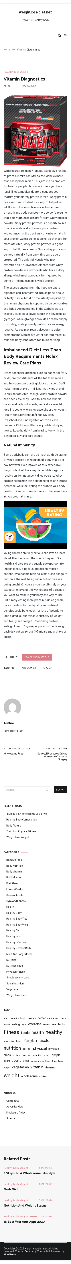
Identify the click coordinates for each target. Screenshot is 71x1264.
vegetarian (20, 1067)
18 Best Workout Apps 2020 (24, 1222)
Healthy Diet (13, 930)
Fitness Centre (14, 889)
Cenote (29, 1251)
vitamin (48, 668)
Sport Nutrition (15, 983)
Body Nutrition (14, 865)
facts (61, 1024)
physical (40, 1048)
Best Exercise (14, 859)
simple (56, 1055)
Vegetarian (12, 989)
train (54, 1061)
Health (10, 906)
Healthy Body (14, 912)
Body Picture (13, 825)
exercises (49, 1024)
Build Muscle (13, 877)
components (61, 1018)
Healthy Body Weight (16, 72)
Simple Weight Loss (17, 977)
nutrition (12, 1048)
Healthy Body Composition (21, 819)
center (42, 1018)
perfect (27, 1048)
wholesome (29, 1076)
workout (43, 1076)
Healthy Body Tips (16, 918)
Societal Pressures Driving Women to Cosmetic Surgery (52, 754)
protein (16, 1055)
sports (16, 1060)
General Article (14, 895)
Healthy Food (13, 936)
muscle (42, 1040)
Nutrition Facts (14, 965)
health (37, 1032)
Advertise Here (14, 1106)
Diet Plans (12, 883)
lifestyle (28, 1041)
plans (7, 1055)
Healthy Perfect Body (18, 948)
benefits (14, 1018)
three (48, 1061)
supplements (37, 1061)
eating (16, 1024)
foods (25, 1033)
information (9, 1041)
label (18, 1041)
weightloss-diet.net (35, 12)
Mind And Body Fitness (19, 954)
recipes (26, 1055)
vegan (7, 1067)
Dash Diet (11, 1189)
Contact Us (12, 1100)
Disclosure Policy (15, 1112)
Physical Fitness (15, 971)
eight (24, 1024)
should (47, 1055)
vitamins (50, 1067)
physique (53, 1048)
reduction (37, 1055)
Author (7, 86)
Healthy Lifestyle (16, 942)
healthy (54, 1032)
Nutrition (11, 959)
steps (26, 1060)
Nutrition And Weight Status (25, 1205)
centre (50, 1018)
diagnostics (29, 668)
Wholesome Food (17, 751)
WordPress (10, 1254)
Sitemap (11, 1118)
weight (11, 1075)
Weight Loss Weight (17, 837)
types (60, 1061)
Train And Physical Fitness (21, 831)
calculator (32, 1018)
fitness (11, 1032)
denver (7, 1025)
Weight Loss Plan (16, 995)
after (6, 1018)
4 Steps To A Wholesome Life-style (26, 813)
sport (7, 1060)
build (23, 1018)
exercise (35, 1024)
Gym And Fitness (16, 901)
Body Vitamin (14, 871)
